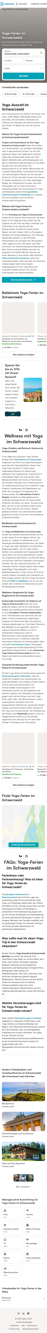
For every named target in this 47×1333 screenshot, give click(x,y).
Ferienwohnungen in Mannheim (16, 676)
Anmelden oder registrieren (12, 414)
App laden (23, 4)
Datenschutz (32, 1325)
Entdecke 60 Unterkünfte (23, 845)
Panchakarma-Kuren (21, 644)
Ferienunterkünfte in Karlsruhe (15, 258)
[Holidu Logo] (7, 4)
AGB (23, 1325)
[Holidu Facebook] (28, 1313)
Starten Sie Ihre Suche (21, 280)
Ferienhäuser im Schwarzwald (27, 459)
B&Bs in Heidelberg (19, 581)
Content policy (14, 1329)
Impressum (14, 1325)
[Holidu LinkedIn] (23, 1313)
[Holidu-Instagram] (19, 1313)
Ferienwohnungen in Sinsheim (28, 1018)
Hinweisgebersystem (30, 1329)
